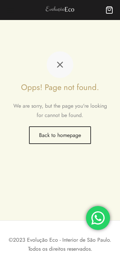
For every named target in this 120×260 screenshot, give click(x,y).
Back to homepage (60, 135)
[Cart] (109, 10)
